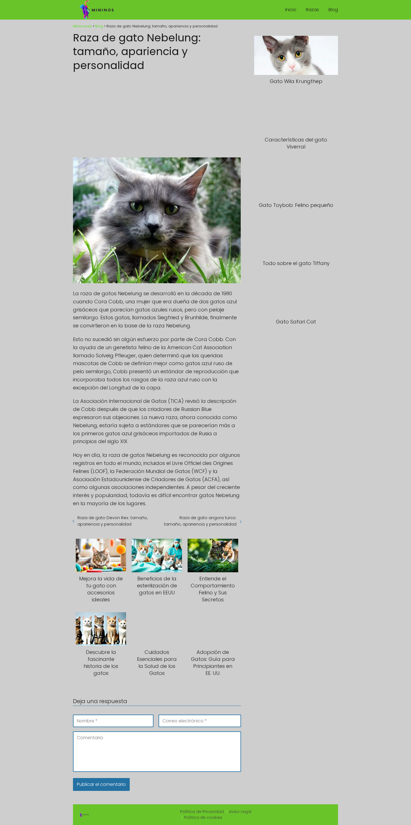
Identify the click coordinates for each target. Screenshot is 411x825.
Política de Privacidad (202, 811)
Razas (312, 9)
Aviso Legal (240, 811)
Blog (333, 9)
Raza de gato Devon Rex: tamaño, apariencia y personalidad (112, 521)
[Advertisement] (157, 113)
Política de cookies (203, 817)
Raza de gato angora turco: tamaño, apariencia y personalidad (200, 521)
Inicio (290, 9)
